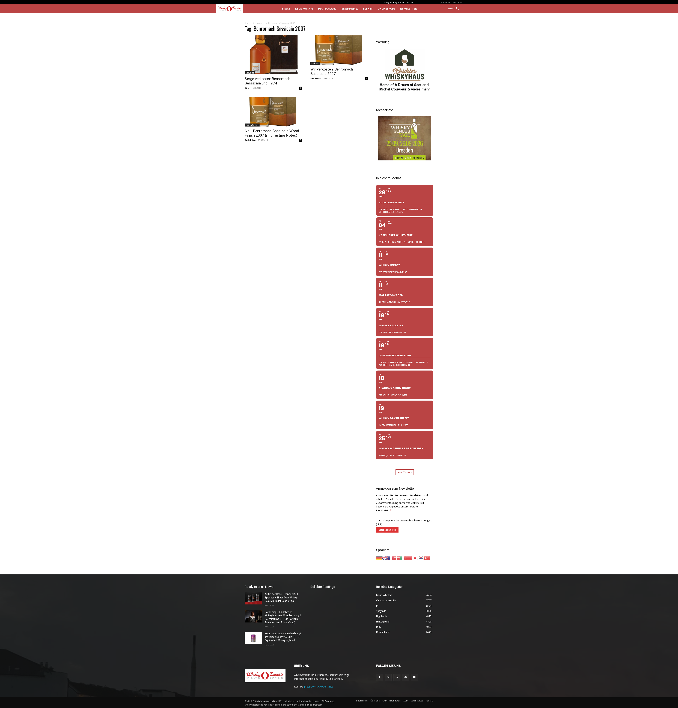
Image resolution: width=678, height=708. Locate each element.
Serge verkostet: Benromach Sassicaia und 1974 (267, 81)
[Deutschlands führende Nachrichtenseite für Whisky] (244, 8)
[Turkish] (427, 557)
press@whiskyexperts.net (318, 686)
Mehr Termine (405, 472)
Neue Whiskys (252, 125)
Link (379, 524)
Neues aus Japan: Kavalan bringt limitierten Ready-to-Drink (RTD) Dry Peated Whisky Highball (283, 637)
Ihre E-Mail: (383, 510)
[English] (385, 557)
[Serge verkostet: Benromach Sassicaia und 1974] (273, 54)
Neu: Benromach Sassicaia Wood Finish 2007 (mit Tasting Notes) (272, 133)
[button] (455, 8)
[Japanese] (415, 557)
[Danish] (397, 557)
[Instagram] (388, 677)
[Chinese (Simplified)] (409, 557)
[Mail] (405, 677)
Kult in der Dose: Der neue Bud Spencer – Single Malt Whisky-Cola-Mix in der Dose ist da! (281, 597)
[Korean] (421, 557)
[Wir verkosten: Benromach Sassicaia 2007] (339, 50)
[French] (391, 557)
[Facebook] (379, 677)
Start (247, 23)
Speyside (250, 73)
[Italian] (403, 557)
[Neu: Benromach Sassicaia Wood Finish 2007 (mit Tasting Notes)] (273, 112)
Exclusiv (315, 63)
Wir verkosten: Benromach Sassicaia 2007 (331, 71)
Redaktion (315, 78)
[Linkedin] (396, 677)
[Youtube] (414, 677)
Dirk (247, 88)
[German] (379, 557)
